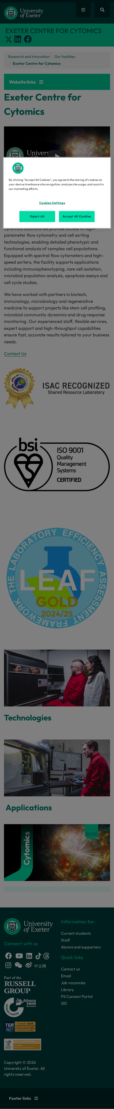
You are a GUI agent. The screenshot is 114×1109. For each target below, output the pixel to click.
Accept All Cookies (77, 216)
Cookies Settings (52, 203)
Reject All (37, 216)
